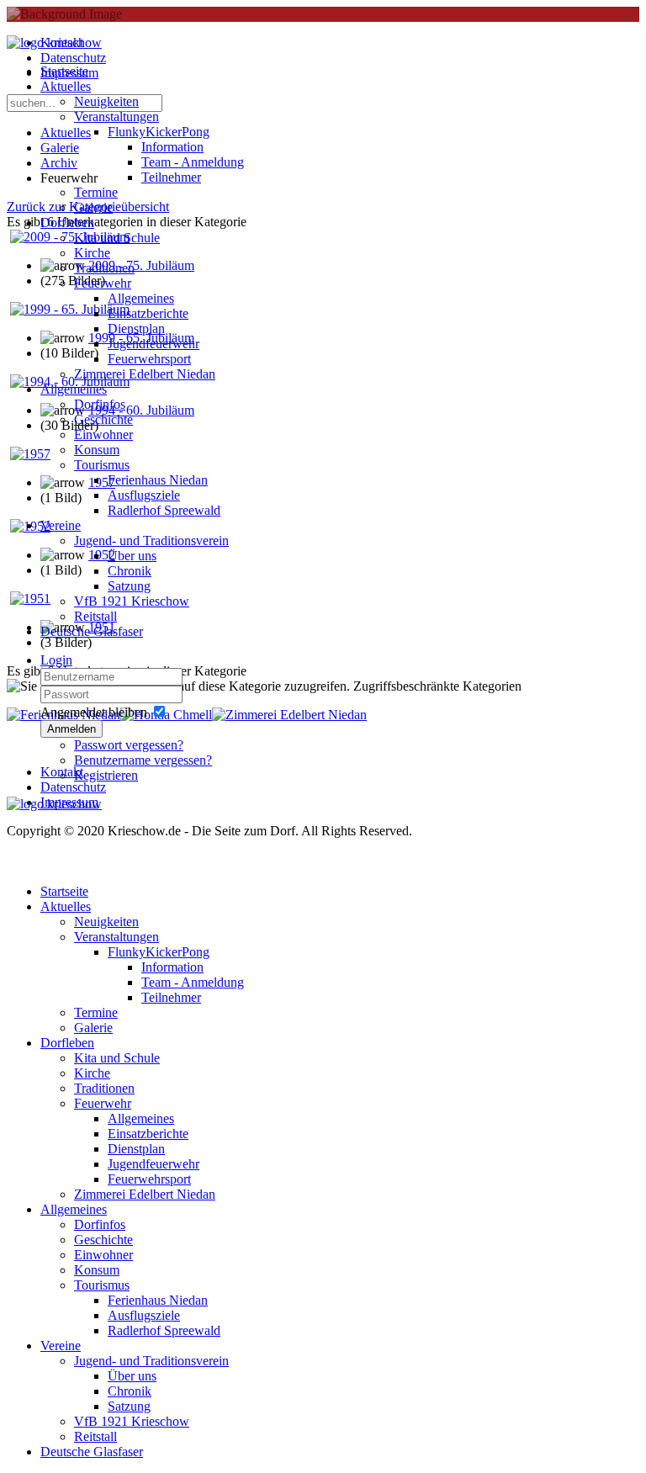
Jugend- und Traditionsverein (151, 540)
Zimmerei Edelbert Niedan (144, 374)
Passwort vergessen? (128, 745)
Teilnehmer (171, 177)
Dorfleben (67, 222)
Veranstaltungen (116, 116)
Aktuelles (65, 86)
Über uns (132, 555)
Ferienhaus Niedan (158, 480)
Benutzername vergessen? (143, 760)
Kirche (92, 253)
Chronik (129, 571)
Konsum (96, 449)
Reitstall (95, 616)
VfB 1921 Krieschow (131, 601)
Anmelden (71, 729)
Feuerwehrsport (149, 359)
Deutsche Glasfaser (91, 631)
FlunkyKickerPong (158, 132)
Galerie (93, 207)
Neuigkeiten (106, 101)
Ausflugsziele (144, 495)
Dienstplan (136, 328)
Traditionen (104, 268)
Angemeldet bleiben (93, 712)
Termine (96, 192)
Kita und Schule (117, 237)
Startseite (64, 71)
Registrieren (106, 775)
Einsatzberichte (148, 313)
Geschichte (103, 419)
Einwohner (103, 434)
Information (172, 147)
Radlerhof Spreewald (164, 510)
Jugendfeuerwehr (153, 343)
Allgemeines (141, 298)
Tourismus (102, 465)
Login (56, 660)
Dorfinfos (99, 404)
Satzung (129, 586)
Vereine (60, 525)
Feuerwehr (102, 283)
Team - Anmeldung (192, 162)
